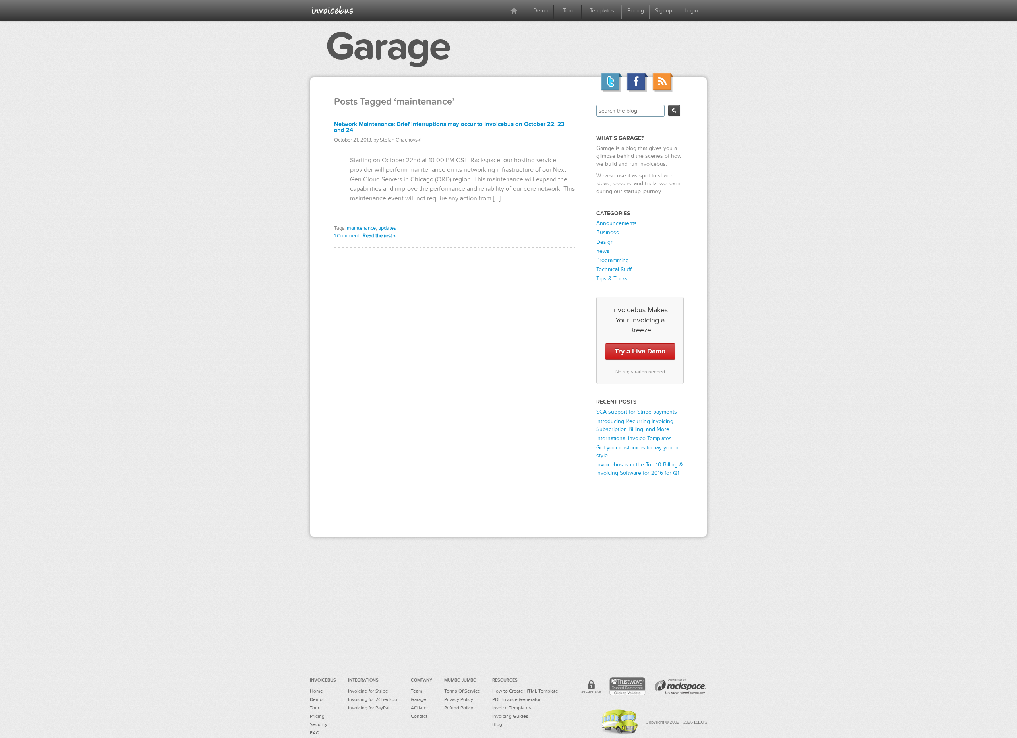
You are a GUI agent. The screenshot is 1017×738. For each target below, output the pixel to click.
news (602, 251)
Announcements (616, 223)
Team (416, 691)
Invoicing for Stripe (368, 691)
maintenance (361, 228)
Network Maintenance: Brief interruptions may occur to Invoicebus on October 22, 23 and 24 (449, 127)
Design (605, 242)
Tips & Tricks (612, 278)
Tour (568, 10)
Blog (497, 724)
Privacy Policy (458, 699)
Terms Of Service (462, 691)
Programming (612, 260)
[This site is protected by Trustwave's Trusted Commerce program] (627, 686)
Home (316, 691)
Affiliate (419, 708)
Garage (388, 46)
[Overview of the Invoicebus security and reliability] (591, 688)
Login (691, 10)
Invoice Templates (511, 708)
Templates (602, 10)
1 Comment (346, 236)
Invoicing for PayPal (368, 708)
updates (387, 228)
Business (607, 232)
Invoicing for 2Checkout (373, 699)
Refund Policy (458, 708)
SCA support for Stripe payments (636, 411)
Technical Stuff (614, 269)
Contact (419, 716)
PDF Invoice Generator (516, 699)
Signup (663, 10)
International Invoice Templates (634, 438)
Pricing (635, 10)
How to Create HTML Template (525, 691)
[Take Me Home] (332, 10)
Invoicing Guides (510, 716)
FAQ (314, 733)
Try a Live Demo (640, 351)
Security (318, 724)
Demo (540, 10)
